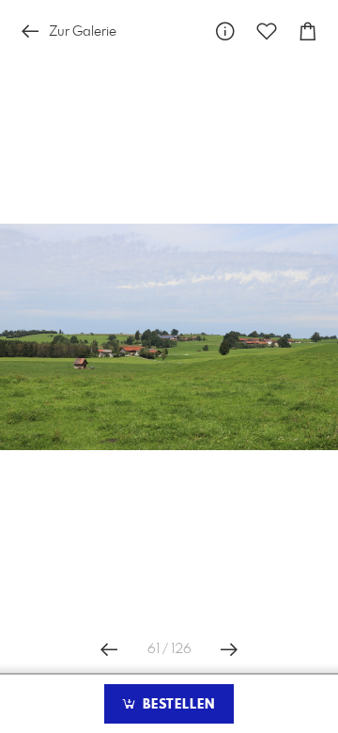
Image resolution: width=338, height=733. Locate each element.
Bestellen (176, 704)
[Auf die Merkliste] (266, 31)
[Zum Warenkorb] (308, 31)
